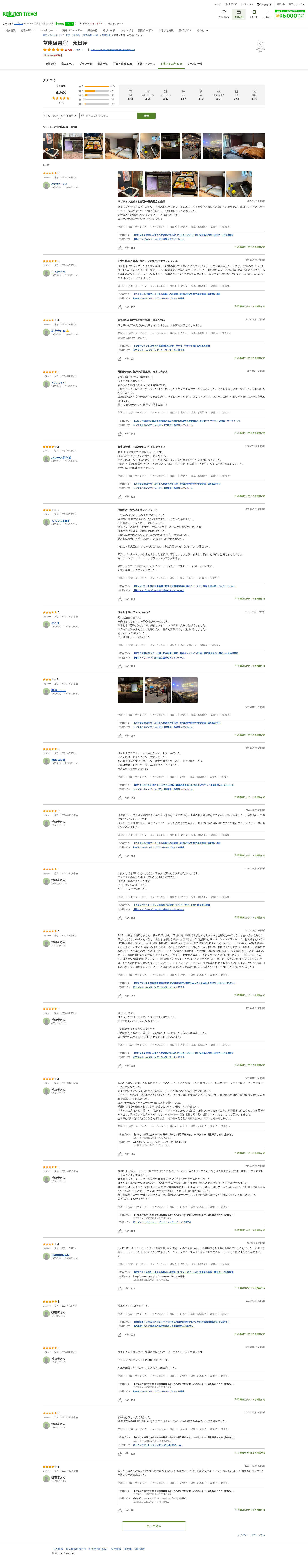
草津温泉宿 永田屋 (65, 42)
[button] (52, 146)
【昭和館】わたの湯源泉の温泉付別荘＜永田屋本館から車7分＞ (163, 1326)
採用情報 (116, 1548)
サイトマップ (246, 4)
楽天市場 (281, 4)
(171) (171, 63)
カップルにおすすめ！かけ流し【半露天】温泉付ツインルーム (163, 425)
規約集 (128, 1548)
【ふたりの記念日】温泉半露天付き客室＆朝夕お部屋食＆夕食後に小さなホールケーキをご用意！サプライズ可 (186, 420)
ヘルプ (217, 4)
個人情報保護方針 (76, 1548)
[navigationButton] (260, 145)
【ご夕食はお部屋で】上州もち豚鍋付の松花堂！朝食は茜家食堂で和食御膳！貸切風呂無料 (177, 294)
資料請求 (140, 1548)
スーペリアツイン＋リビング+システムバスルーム (157, 1444)
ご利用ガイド (230, 4)
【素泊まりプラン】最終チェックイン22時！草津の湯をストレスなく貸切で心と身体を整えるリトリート (183, 785)
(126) (122, 63)
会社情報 (58, 1548)
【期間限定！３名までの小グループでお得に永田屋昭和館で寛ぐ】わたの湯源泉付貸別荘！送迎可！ (181, 1321)
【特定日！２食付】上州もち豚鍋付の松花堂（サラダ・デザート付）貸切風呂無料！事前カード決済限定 (183, 234)
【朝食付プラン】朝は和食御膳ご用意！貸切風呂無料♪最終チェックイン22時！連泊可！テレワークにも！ (184, 586)
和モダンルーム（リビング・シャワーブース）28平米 (159, 298)
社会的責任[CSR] (98, 1548)
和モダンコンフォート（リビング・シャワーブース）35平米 (162, 1222)
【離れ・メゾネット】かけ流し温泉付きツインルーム (158, 239)
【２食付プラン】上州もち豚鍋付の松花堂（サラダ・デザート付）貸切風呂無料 (171, 345)
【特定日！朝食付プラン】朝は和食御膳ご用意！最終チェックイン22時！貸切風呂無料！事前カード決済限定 (185, 653)
